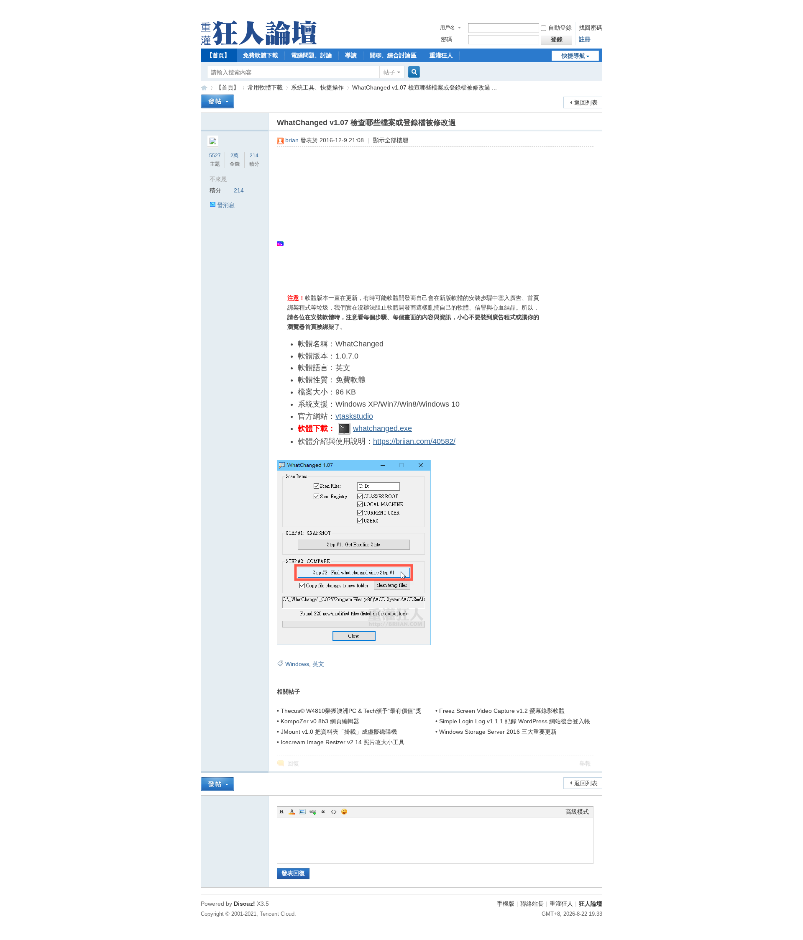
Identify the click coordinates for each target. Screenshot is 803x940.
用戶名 (447, 28)
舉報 (585, 763)
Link (313, 811)
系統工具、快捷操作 (317, 87)
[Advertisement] (431, 213)
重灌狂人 (441, 55)
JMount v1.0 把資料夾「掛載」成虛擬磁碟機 (339, 731)
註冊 (585, 39)
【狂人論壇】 (204, 88)
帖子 (389, 72)
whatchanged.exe (382, 428)
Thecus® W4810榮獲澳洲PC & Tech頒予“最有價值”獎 (351, 710)
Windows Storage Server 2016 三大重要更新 (498, 731)
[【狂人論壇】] (259, 43)
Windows (297, 664)
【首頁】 (218, 55)
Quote (323, 811)
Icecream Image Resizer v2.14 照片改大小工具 (342, 742)
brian (292, 140)
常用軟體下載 (265, 87)
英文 (318, 664)
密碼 (446, 39)
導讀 (351, 55)
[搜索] (413, 72)
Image (302, 811)
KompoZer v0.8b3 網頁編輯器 (320, 721)
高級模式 (577, 811)
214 (254, 156)
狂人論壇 (590, 903)
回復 (293, 763)
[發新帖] (217, 101)
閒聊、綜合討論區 (393, 55)
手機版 (505, 903)
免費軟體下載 (260, 55)
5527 (215, 156)
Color (292, 811)
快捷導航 (573, 55)
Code (334, 811)
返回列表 (586, 102)
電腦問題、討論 (311, 55)
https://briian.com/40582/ (414, 441)
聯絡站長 (532, 903)
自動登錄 (560, 27)
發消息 (226, 205)
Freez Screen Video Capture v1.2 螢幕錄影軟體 (502, 710)
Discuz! (244, 903)
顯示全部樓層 (390, 140)
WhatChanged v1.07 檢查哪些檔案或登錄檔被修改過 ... (424, 87)
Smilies (344, 811)
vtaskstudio (354, 416)
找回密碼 (590, 27)
